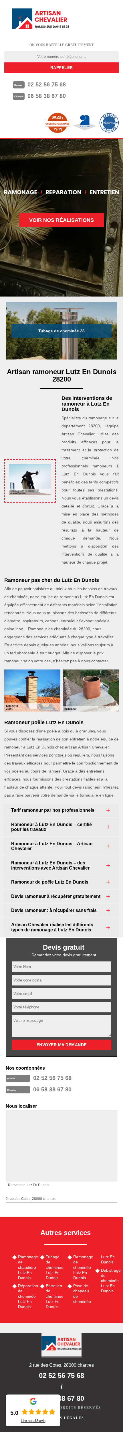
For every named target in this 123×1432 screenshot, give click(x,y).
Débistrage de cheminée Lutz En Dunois (110, 1280)
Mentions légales (61, 1418)
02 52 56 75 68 (46, 84)
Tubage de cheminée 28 (61, 331)
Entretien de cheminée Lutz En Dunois (55, 1296)
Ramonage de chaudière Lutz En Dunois (27, 1267)
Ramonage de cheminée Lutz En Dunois (82, 1267)
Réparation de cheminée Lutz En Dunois (27, 1296)
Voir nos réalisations (61, 220)
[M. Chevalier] (40, 18)
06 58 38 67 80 (46, 96)
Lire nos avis (33, 1421)
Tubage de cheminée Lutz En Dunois (55, 1267)
